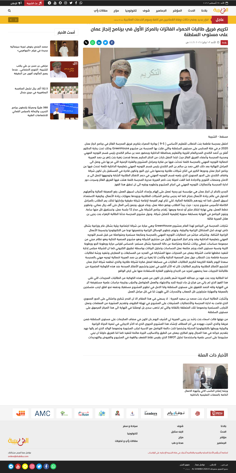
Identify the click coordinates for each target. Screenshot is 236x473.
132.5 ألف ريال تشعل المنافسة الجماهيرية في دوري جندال (31, 90)
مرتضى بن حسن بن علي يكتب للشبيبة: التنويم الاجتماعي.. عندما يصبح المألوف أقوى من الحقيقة (30, 69)
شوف (146, 10)
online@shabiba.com (18, 456)
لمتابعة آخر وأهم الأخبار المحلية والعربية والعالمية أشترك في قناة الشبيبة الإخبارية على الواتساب (188, 453)
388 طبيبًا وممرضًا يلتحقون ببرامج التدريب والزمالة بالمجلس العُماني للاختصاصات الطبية (30, 111)
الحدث (191, 10)
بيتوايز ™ (186, 469)
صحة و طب (177, 443)
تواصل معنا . (199, 465)
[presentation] (15, 19)
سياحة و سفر (130, 426)
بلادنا (204, 10)
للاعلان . (212, 465)
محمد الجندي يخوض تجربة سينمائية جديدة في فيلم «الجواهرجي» (29, 48)
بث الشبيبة (32, 3)
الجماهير (161, 10)
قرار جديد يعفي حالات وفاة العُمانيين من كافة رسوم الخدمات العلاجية (161, 19)
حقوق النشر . (184, 465)
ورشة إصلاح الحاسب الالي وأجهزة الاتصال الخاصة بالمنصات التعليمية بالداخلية (206, 392)
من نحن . (224, 465)
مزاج (116, 10)
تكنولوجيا (131, 10)
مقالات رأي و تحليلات (126, 441)
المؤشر (177, 10)
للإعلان (14, 3)
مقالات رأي (101, 10)
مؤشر (223, 437)
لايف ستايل (177, 432)
